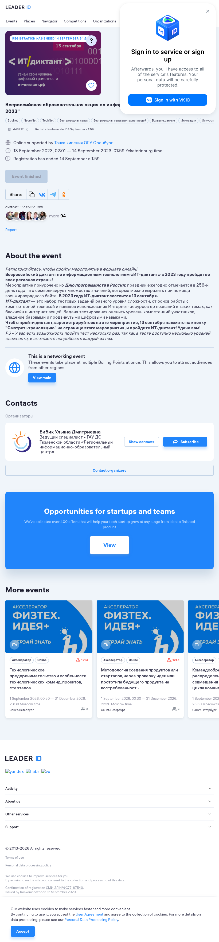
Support (12, 827)
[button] (109, 788)
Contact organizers (109, 470)
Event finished (26, 176)
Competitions (75, 21)
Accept (22, 931)
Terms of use (14, 857)
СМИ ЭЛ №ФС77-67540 (64, 888)
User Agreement (89, 914)
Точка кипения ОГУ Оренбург (83, 142)
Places (29, 21)
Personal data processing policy (28, 865)
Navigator (49, 21)
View (109, 545)
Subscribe (190, 441)
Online (41, 660)
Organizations (104, 21)
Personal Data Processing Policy (91, 919)
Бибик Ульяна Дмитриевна (70, 432)
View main (42, 377)
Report (11, 229)
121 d (84, 660)
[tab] (109, 788)
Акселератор (21, 660)
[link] (48, 659)
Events (11, 21)
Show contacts (141, 441)
